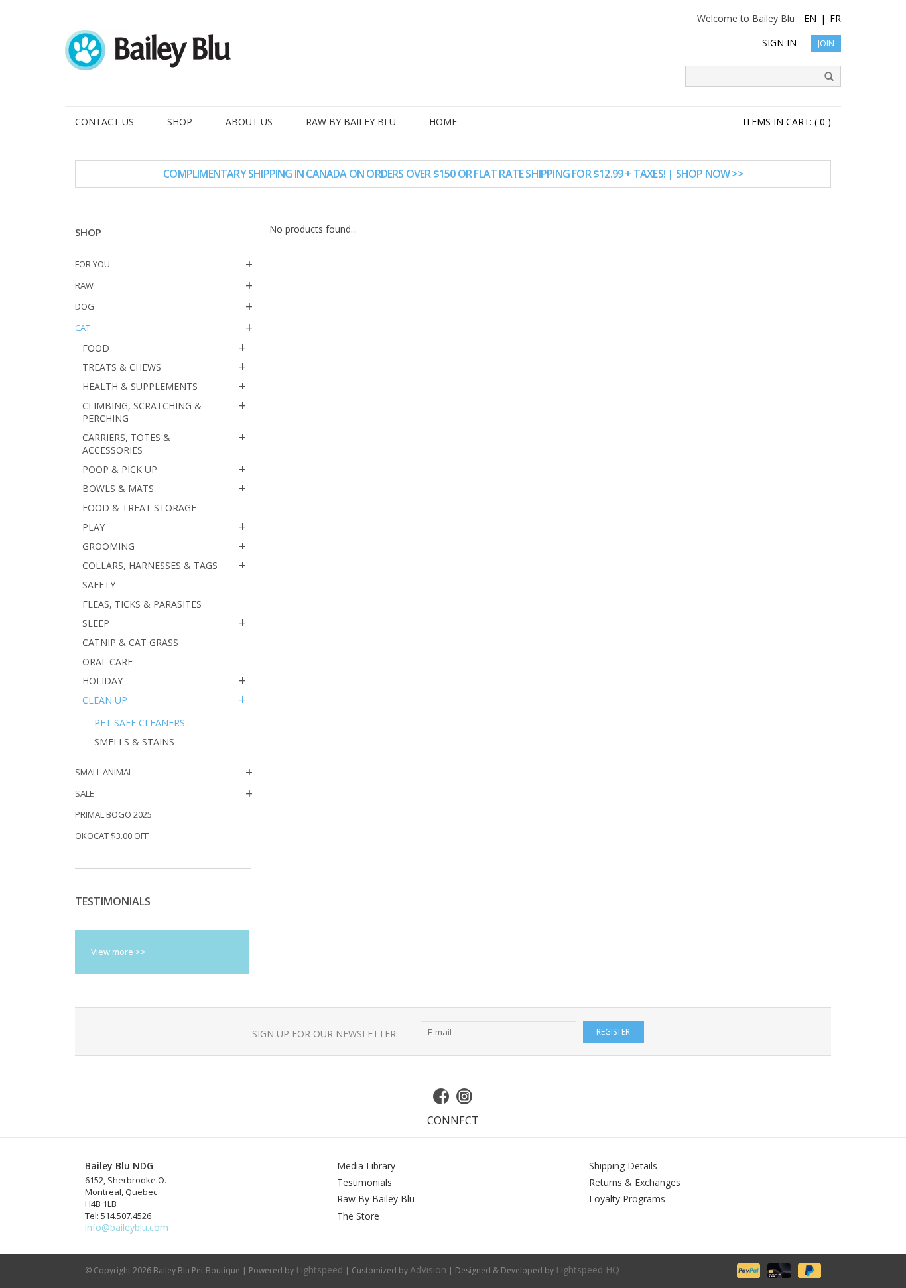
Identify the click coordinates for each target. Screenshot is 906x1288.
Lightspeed (319, 1269)
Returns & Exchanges (634, 1182)
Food (95, 348)
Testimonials (364, 1182)
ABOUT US (249, 121)
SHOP (179, 121)
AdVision (428, 1269)
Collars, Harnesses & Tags (150, 565)
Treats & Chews (121, 367)
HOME (443, 121)
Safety (98, 584)
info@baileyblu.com (126, 1227)
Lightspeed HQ (587, 1269)
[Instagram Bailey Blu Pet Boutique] (465, 1096)
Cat (82, 328)
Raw (84, 285)
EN (810, 18)
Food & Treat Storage (139, 507)
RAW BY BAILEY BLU (351, 121)
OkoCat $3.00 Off (112, 836)
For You (92, 264)
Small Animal (104, 772)
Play (93, 527)
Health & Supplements (140, 386)
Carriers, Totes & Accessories (126, 443)
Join (826, 43)
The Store (358, 1216)
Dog (84, 306)
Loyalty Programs (627, 1198)
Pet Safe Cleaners (139, 722)
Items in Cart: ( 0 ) (787, 121)
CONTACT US (104, 121)
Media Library (366, 1165)
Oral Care (107, 661)
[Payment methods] (747, 1269)
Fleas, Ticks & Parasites (142, 604)
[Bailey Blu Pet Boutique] (453, 50)
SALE (84, 793)
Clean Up (104, 700)
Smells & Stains (134, 742)
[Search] (824, 77)
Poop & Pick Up (119, 469)
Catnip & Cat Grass (130, 642)
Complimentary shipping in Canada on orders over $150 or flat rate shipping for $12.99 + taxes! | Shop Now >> (453, 173)
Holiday (102, 681)
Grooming (108, 546)
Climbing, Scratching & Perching (142, 411)
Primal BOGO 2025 (113, 814)
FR (835, 18)
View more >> (118, 952)
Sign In (779, 42)
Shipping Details (623, 1165)
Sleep (95, 623)
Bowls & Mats (118, 488)
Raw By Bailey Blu (376, 1198)
